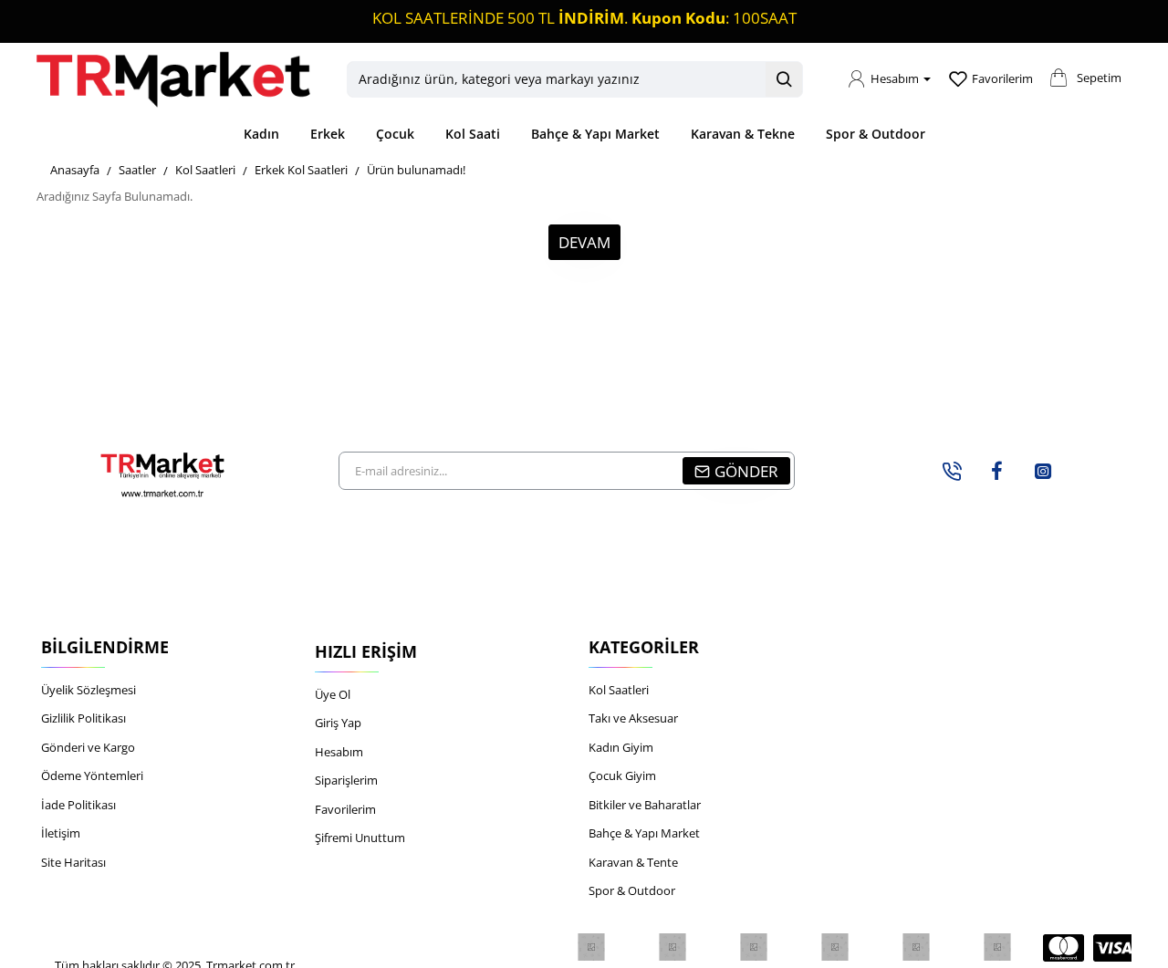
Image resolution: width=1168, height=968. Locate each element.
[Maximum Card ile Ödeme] (835, 947)
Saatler (137, 169)
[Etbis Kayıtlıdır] (592, 947)
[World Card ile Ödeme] (673, 947)
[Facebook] (997, 471)
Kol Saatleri (205, 169)
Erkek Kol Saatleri (301, 169)
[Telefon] (951, 471)
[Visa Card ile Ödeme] (1113, 947)
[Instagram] (1043, 471)
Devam (584, 242)
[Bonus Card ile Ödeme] (754, 947)
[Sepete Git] (1058, 84)
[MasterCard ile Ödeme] (1063, 947)
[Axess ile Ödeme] (998, 947)
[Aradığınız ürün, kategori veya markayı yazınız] (784, 79)
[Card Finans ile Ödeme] (917, 947)
